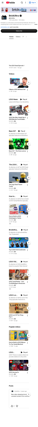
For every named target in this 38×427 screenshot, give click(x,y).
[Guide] (2, 2)
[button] (26, 37)
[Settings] (25, 2)
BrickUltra (11, 121)
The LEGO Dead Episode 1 (16, 65)
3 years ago (24, 391)
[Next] (29, 82)
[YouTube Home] (10, 2)
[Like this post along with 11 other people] (12, 406)
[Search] (22, 2)
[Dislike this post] (16, 406)
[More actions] (27, 90)
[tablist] (19, 37)
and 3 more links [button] (14, 27)
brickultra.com (6, 27)
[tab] (11, 37)
